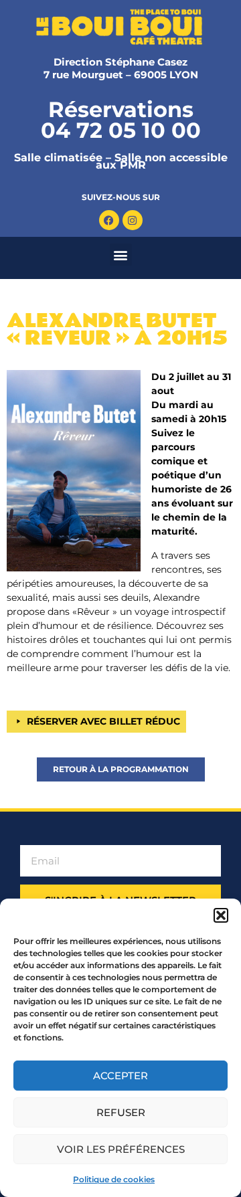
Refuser (120, 1112)
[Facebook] (109, 220)
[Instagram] (133, 220)
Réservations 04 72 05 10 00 (121, 119)
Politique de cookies (114, 1179)
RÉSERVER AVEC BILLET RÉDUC (103, 721)
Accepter (120, 1075)
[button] (221, 915)
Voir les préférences (121, 1149)
